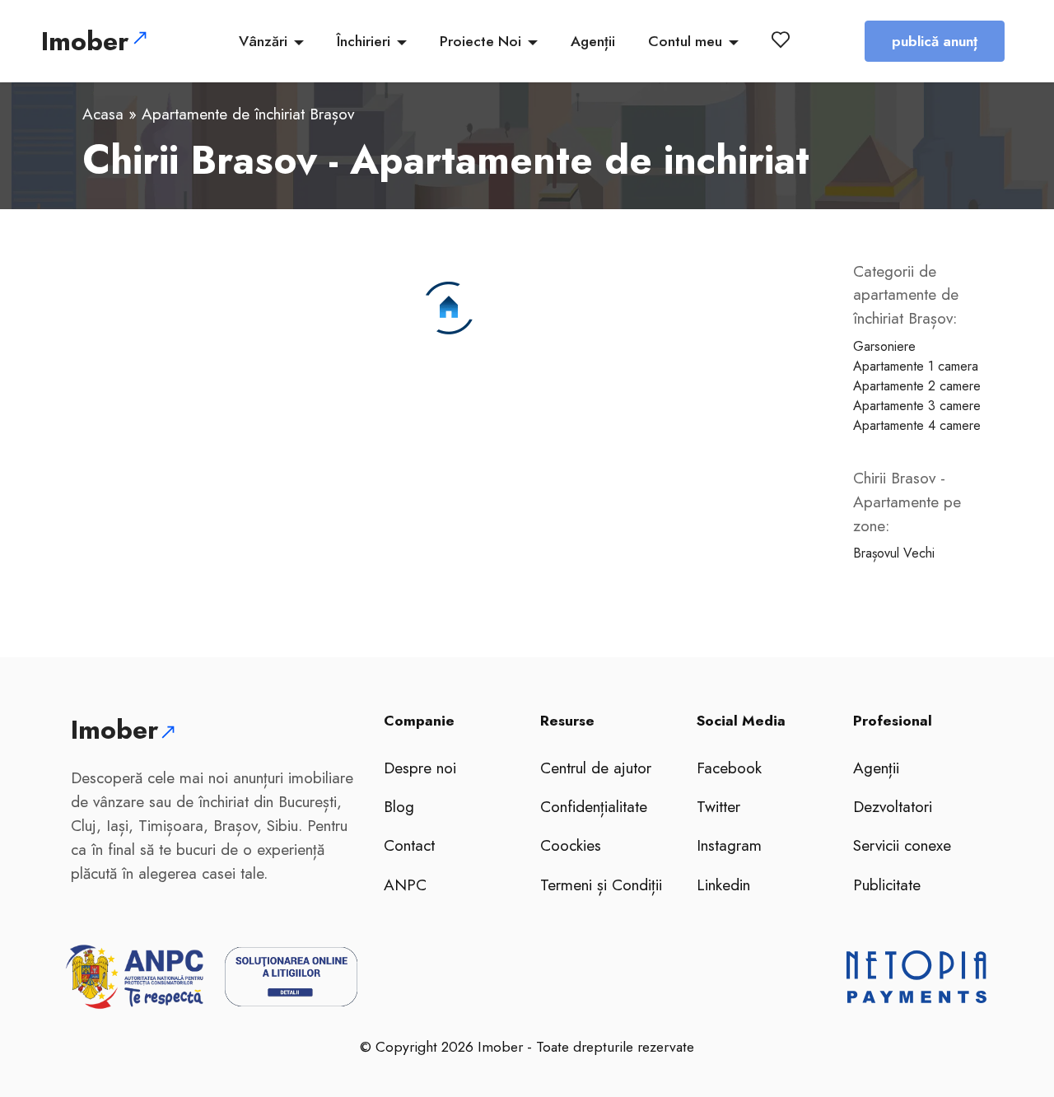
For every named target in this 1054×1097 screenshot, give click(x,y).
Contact (409, 845)
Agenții (593, 41)
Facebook (729, 767)
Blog (399, 806)
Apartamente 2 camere (917, 385)
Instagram (729, 845)
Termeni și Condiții (601, 884)
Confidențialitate (593, 806)
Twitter (718, 806)
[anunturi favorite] (784, 39)
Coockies (570, 845)
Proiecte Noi (480, 41)
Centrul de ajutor (595, 767)
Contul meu (685, 41)
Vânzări (263, 41)
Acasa (103, 113)
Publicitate (887, 884)
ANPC (405, 884)
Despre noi (420, 767)
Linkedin (723, 884)
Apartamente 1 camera (915, 366)
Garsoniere (884, 346)
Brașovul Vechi (894, 553)
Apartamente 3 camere (917, 405)
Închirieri (363, 41)
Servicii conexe (902, 845)
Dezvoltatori (892, 806)
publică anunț (934, 41)
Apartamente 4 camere (917, 425)
